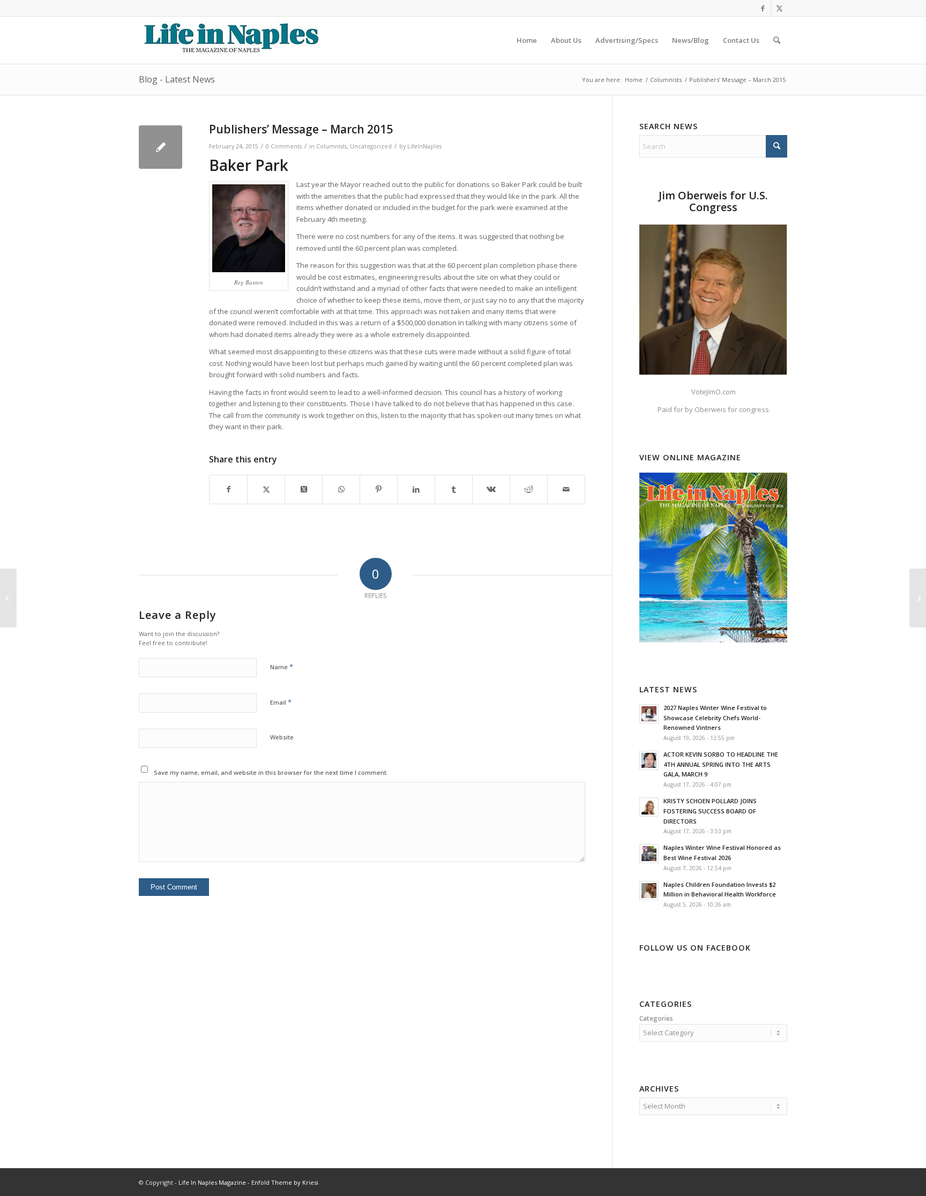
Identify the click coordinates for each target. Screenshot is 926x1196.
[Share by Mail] (566, 489)
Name (281, 666)
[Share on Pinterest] (378, 489)
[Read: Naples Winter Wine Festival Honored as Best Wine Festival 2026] (649, 853)
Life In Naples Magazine (212, 1182)
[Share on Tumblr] (453, 489)
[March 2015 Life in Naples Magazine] (8, 598)
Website (282, 737)
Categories (656, 1018)
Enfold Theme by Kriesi (284, 1182)
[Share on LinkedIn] (416, 489)
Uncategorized (371, 146)
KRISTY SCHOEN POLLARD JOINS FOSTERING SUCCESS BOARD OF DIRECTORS (710, 811)
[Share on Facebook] (228, 489)
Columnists (331, 146)
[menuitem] (527, 40)
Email (281, 702)
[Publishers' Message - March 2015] (160, 147)
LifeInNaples (424, 146)
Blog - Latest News (177, 79)
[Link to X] (779, 8)
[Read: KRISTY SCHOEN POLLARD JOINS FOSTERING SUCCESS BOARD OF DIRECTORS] (649, 807)
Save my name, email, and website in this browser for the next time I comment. (271, 772)
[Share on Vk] (491, 489)
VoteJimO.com (713, 392)
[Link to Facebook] (763, 8)
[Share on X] (266, 489)
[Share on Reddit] (528, 489)
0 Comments (284, 146)
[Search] (776, 40)
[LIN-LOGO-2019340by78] (230, 40)
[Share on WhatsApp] (341, 489)
